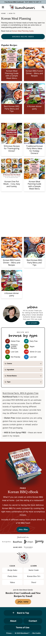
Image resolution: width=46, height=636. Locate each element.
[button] (3, 7)
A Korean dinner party (34, 107)
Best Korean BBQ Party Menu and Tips (11, 108)
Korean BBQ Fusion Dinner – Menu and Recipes (34, 73)
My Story (32, 323)
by (8, 363)
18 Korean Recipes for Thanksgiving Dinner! (12, 148)
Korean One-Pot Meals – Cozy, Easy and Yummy (11, 184)
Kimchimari (22, 7)
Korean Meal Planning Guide (22, 31)
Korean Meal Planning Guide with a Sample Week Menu (11, 74)
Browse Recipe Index (23, 36)
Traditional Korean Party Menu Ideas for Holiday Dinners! (34, 150)
